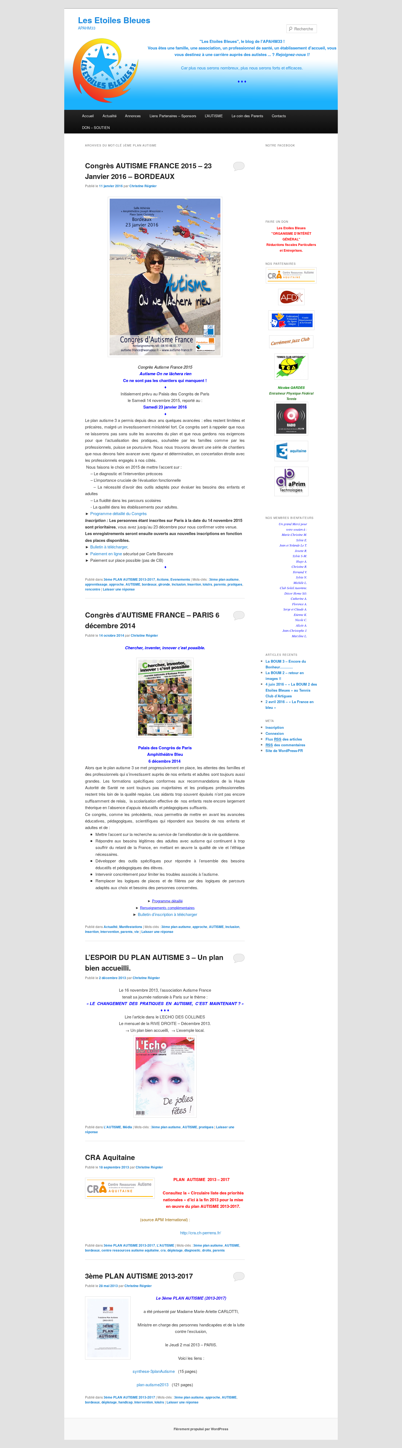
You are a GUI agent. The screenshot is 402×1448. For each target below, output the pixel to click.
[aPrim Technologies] (291, 481)
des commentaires (285, 744)
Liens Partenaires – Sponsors (173, 115)
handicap (125, 1402)
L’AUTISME (214, 115)
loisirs (207, 584)
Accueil (88, 115)
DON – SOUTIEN (96, 127)
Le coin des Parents (247, 115)
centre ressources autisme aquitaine (130, 1250)
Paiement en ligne (106, 553)
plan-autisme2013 (152, 1384)
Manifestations (130, 926)
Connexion (275, 733)
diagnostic (192, 1250)
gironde (164, 584)
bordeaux (149, 584)
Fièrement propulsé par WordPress (201, 1428)
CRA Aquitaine (110, 1157)
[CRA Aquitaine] (291, 275)
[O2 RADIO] (291, 419)
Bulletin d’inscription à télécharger (167, 914)
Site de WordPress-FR (284, 750)
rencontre (92, 589)
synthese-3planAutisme (154, 1371)
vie (136, 931)
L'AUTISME (112, 1126)
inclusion (179, 584)
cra (163, 1250)
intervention (109, 931)
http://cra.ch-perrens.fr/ (200, 1232)
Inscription (275, 727)
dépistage (175, 1250)
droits (206, 1250)
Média (127, 1126)
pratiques (235, 584)
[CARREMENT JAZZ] (291, 341)
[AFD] (291, 297)
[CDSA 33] (291, 320)
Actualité (109, 115)
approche (116, 584)
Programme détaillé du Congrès (118, 513)
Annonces (133, 115)
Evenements (180, 579)
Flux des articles (284, 739)
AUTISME (133, 584)
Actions (163, 579)
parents (220, 584)
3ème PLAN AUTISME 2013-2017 (129, 579)
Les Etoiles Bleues (114, 20)
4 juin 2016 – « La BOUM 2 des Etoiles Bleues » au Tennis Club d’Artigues (291, 690)
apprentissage (96, 584)
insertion (194, 584)
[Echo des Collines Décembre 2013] (165, 1076)
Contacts (279, 115)
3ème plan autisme (224, 579)
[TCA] (291, 367)
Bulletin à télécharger (108, 547)
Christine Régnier (143, 185)
